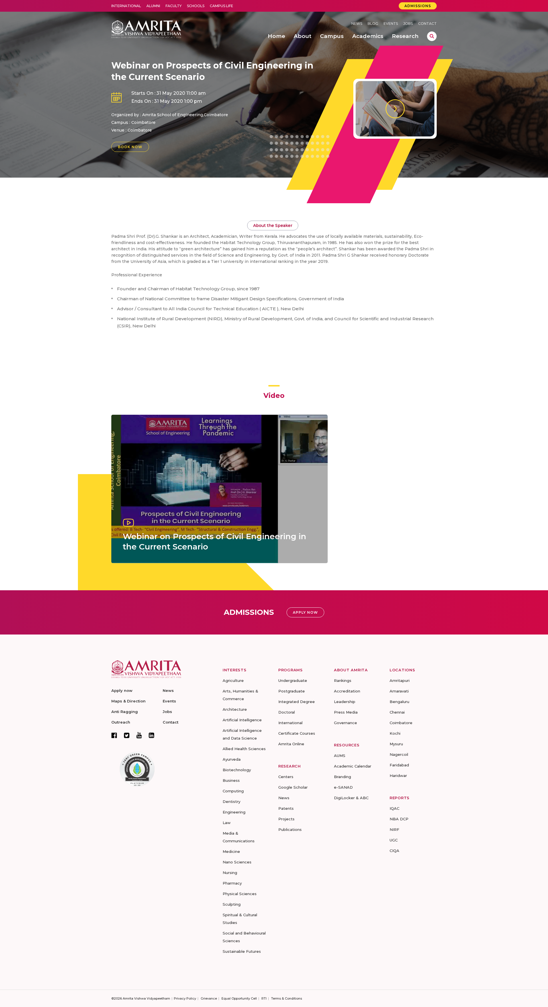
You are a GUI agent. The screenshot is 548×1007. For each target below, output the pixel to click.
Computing (233, 791)
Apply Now (305, 612)
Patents (286, 808)
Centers (285, 776)
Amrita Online (291, 744)
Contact (427, 23)
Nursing (230, 872)
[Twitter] (127, 735)
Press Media (346, 712)
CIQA (394, 850)
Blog (373, 23)
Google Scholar (293, 787)
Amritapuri (400, 680)
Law (227, 822)
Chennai (397, 712)
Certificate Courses (296, 733)
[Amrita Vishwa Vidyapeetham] (146, 28)
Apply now (121, 690)
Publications (290, 829)
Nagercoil (399, 754)
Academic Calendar (352, 766)
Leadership (344, 701)
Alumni (153, 6)
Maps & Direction (128, 701)
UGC (394, 840)
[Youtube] (139, 735)
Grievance (209, 998)
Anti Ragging (124, 711)
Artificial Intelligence (242, 720)
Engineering (234, 812)
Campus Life (221, 6)
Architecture (235, 709)
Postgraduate (291, 691)
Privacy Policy (185, 998)
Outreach (120, 722)
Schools (195, 6)
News (356, 23)
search (432, 36)
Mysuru (396, 744)
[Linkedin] (151, 735)
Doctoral (286, 712)
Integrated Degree (296, 701)
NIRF (394, 829)
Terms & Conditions (286, 998)
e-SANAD (343, 787)
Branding (342, 776)
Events (391, 23)
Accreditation (347, 691)
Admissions (417, 6)
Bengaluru (399, 701)
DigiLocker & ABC (351, 797)
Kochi (395, 733)
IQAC (394, 808)
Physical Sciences (240, 893)
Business (231, 780)
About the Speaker (272, 225)
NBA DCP (399, 819)
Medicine (231, 851)
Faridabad (399, 765)
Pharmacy (232, 883)
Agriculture (233, 680)
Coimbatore (140, 130)
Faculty (174, 6)
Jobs (408, 23)
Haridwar (398, 775)
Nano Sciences (237, 862)
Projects (286, 819)
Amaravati (399, 691)
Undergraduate (292, 680)
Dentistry (231, 801)
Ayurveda (232, 759)
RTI (264, 998)
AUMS (339, 755)
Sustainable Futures (242, 951)
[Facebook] (114, 735)
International (126, 6)
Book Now (130, 147)
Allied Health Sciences (244, 748)
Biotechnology (237, 770)
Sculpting (232, 904)
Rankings (342, 680)
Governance (345, 722)
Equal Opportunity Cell (239, 998)
